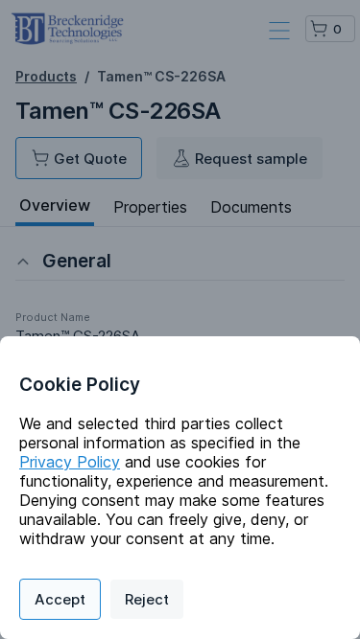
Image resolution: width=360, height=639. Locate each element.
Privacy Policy (69, 461)
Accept (60, 599)
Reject (147, 599)
